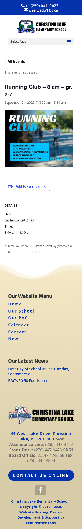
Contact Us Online (41, 475)
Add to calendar (28, 186)
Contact (17, 331)
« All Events (15, 61)
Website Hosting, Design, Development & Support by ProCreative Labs (41, 517)
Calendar (18, 324)
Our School (21, 311)
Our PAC (18, 317)
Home (15, 304)
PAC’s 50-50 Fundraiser (28, 380)
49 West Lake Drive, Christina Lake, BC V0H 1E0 (41, 436)
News (14, 338)
